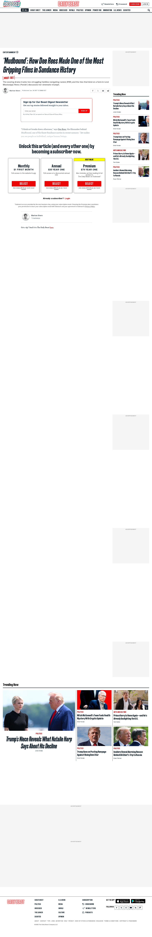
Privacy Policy (58, 114)
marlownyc (36, 218)
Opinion (88, 10)
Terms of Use (48, 114)
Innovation (107, 10)
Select (24, 183)
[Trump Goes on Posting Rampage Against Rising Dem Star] (143, 143)
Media (55, 10)
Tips (48, 921)
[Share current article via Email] (103, 91)
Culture (61, 912)
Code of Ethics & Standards (85, 921)
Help (65, 921)
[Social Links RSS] (136, 908)
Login (67, 198)
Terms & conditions (111, 921)
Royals (72, 10)
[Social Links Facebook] (117, 908)
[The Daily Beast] (68, 4)
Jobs (53, 921)
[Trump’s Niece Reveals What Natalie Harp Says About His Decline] (143, 109)
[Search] (149, 10)
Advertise (59, 921)
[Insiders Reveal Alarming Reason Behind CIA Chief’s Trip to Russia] (143, 176)
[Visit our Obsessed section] (19, 4)
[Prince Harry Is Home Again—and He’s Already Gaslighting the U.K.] (143, 159)
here (51, 227)
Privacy (71, 921)
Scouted (126, 10)
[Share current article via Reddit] (108, 91)
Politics (79, 10)
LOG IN (145, 4)
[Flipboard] (140, 908)
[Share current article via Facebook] (93, 91)
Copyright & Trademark (128, 921)
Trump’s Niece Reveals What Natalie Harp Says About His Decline (39, 742)
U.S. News (117, 10)
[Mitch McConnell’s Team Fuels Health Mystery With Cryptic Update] (143, 126)
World (60, 908)
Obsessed (63, 10)
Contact (43, 921)
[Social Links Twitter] (121, 908)
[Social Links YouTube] (131, 908)
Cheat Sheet (35, 10)
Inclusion (99, 921)
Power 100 (97, 10)
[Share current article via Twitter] (98, 91)
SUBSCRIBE (135, 4)
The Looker (46, 10)
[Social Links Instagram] (126, 908)
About (37, 921)
